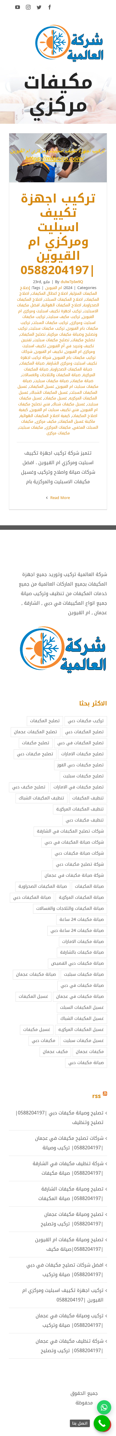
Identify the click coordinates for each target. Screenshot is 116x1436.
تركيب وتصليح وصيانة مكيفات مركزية (57, 331)
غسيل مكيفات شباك (68, 404)
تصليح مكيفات (83, 340)
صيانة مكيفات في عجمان (80, 996)
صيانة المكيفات (32, 363)
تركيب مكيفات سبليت (47, 328)
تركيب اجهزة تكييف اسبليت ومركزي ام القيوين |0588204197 (66, 157)
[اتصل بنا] (102, 1423)
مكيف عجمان (55, 1052)
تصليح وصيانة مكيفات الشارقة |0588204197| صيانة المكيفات (71, 1193)
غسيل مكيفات (55, 398)
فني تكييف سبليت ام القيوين (54, 409)
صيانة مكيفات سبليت (51, 381)
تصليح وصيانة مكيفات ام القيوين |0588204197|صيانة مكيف (69, 1244)
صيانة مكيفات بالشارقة (82, 952)
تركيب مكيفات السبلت (50, 322)
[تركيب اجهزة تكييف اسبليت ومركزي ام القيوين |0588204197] (58, 157)
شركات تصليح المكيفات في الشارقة (70, 831)
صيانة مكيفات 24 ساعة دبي (77, 931)
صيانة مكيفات (82, 381)
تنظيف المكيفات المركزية (80, 809)
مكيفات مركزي (58, 433)
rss (96, 1096)
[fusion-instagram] (28, 7)
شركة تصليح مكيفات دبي (80, 864)
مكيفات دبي (43, 1041)
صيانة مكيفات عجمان (36, 974)
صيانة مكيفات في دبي (82, 985)
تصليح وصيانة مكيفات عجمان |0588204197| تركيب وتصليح (72, 1219)
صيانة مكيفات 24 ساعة (81, 919)
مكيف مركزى (46, 421)
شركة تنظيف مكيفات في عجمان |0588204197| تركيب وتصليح (70, 1345)
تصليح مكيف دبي (29, 787)
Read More (59, 497)
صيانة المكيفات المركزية (81, 897)
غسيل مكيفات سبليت (83, 1041)
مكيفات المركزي (58, 427)
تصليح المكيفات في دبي (80, 743)
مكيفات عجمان (90, 1052)
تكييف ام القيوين (49, 351)
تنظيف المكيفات (88, 798)
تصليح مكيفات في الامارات (79, 787)
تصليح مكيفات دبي (35, 754)
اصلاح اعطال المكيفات (49, 293)
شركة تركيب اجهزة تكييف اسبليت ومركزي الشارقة (59, 360)
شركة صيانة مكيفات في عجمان (74, 875)
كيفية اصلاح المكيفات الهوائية (45, 415)
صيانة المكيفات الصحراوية (71, 369)
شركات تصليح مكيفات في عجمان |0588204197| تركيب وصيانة (69, 1143)
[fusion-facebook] (49, 7)
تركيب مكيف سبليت (63, 316)
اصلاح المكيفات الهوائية (61, 305)
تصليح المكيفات (33, 334)
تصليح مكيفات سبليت (51, 340)
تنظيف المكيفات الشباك (41, 798)
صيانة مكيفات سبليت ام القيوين (60, 383)
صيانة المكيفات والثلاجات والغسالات (51, 375)
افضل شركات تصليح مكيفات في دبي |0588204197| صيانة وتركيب (65, 1269)
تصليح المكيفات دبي (84, 732)
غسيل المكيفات (41, 386)
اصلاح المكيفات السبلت (63, 299)
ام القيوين (53, 287)
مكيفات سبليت (31, 427)
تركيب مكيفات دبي (86, 721)
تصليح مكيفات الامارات (82, 754)
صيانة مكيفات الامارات (83, 942)
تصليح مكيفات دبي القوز (80, 765)
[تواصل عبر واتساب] (104, 1407)
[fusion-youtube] (17, 7)
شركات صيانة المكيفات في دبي (74, 842)
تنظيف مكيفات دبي (85, 820)
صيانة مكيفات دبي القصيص (77, 963)
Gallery (50, 157)
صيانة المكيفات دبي (32, 897)
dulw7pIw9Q (72, 281)
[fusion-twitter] (39, 7)
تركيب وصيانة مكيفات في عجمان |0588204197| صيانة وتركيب (70, 1320)
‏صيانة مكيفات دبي (86, 1063)
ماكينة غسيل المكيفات (77, 421)
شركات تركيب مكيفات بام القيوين (58, 354)
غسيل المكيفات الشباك (49, 392)
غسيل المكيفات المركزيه (81, 1030)
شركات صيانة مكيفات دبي (79, 853)
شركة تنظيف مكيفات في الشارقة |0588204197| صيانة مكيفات (68, 1168)
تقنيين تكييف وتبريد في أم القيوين (57, 343)
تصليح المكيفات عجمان (35, 732)
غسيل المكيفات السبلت (82, 1007)
